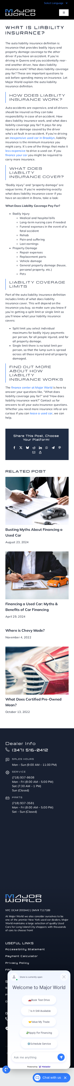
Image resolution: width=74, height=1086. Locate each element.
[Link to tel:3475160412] (6, 1069)
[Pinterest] (59, 447)
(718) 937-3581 (23, 803)
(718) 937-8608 (23, 777)
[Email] (34, 452)
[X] (21, 447)
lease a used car (41, 413)
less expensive (15, 151)
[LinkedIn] (40, 447)
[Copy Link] (40, 452)
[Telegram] (53, 447)
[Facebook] (14, 447)
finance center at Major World (31, 387)
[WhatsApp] (47, 447)
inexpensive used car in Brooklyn (32, 138)
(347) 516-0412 (30, 750)
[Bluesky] (27, 447)
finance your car (16, 155)
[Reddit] (34, 447)
